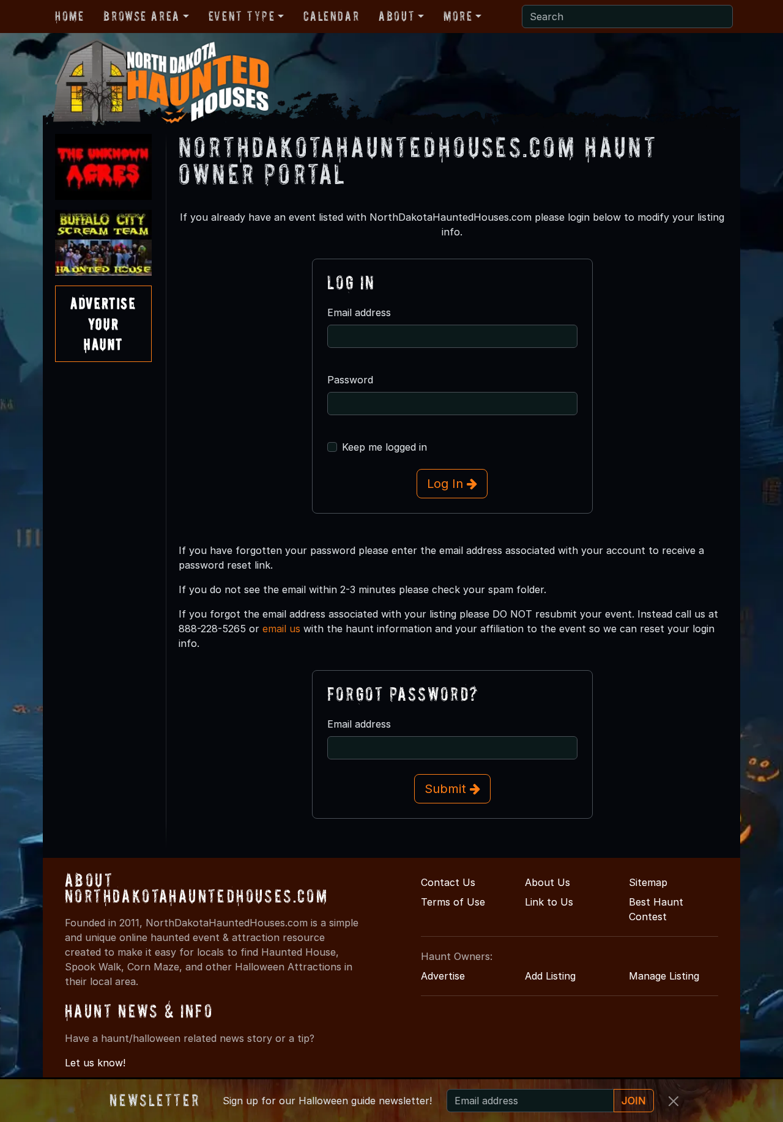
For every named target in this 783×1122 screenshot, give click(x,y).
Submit (447, 788)
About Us (547, 882)
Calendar (331, 16)
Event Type (242, 16)
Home (69, 16)
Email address (359, 312)
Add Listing (550, 976)
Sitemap (648, 882)
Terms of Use (453, 902)
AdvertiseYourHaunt (103, 323)
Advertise (443, 976)
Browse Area (141, 16)
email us (281, 628)
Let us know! (95, 1063)
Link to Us (549, 902)
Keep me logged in (384, 447)
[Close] (673, 1101)
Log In (447, 483)
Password (350, 380)
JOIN (634, 1100)
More (457, 16)
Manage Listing (664, 976)
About (397, 16)
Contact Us (448, 882)
